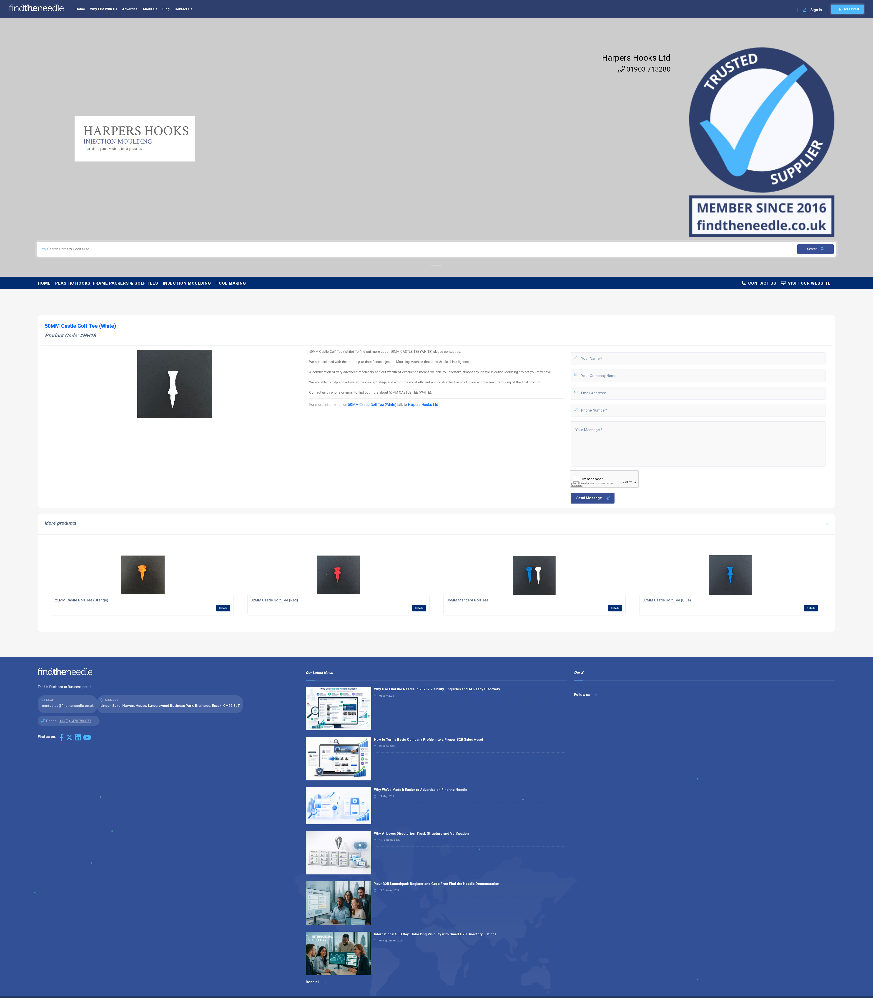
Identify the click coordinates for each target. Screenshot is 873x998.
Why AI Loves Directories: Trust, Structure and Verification (421, 834)
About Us (150, 9)
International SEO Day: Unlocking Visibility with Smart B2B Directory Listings (435, 934)
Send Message (589, 498)
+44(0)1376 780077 (75, 721)
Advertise (130, 9)
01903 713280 (647, 69)
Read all (313, 982)
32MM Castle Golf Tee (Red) (274, 600)
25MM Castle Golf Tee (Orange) (81, 600)
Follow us (582, 695)
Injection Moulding (187, 283)
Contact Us (183, 9)
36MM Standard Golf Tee (467, 600)
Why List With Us (103, 9)
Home (80, 9)
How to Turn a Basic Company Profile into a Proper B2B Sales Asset (428, 739)
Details (223, 608)
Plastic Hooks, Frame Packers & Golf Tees (106, 283)
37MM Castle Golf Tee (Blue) (667, 600)
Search (812, 249)
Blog (166, 9)
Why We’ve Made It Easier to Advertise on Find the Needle (420, 790)
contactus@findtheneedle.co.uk (68, 706)
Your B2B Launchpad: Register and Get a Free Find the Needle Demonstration (436, 884)
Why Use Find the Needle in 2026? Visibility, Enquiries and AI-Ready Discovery (437, 689)
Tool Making (231, 283)
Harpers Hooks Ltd (636, 58)
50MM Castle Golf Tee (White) (372, 404)
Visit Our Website (808, 283)
